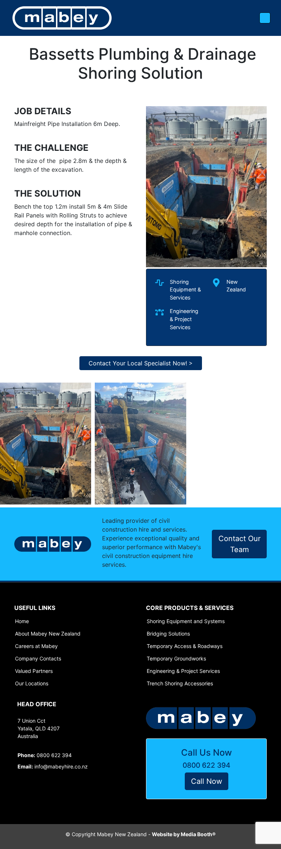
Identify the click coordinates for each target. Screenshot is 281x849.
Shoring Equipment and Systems (186, 621)
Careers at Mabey (36, 646)
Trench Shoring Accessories (180, 683)
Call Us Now (206, 752)
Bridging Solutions (168, 633)
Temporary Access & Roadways (184, 646)
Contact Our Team (239, 544)
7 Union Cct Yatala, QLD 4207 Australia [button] (39, 728)
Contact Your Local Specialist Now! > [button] (141, 363)
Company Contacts (38, 658)
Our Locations (31, 683)
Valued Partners (34, 671)
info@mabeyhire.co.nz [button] (53, 766)
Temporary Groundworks (176, 658)
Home (22, 621)
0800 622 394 (207, 765)
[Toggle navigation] (265, 18)
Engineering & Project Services (183, 671)
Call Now (206, 781)
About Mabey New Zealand (47, 633)
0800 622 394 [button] (45, 755)
